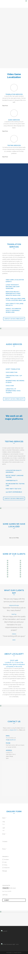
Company (4, 841)
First (3, 824)
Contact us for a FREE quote (14, 318)
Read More (5, 105)
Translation (6, 859)
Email (4, 834)
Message (4, 871)
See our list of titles (14, 537)
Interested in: (5, 856)
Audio (5, 862)
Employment (6, 867)
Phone (4, 849)
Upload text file (6, 885)
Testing (5, 864)
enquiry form (13, 730)
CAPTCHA (4, 894)
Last (3, 830)
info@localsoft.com (11, 739)
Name (4, 818)
